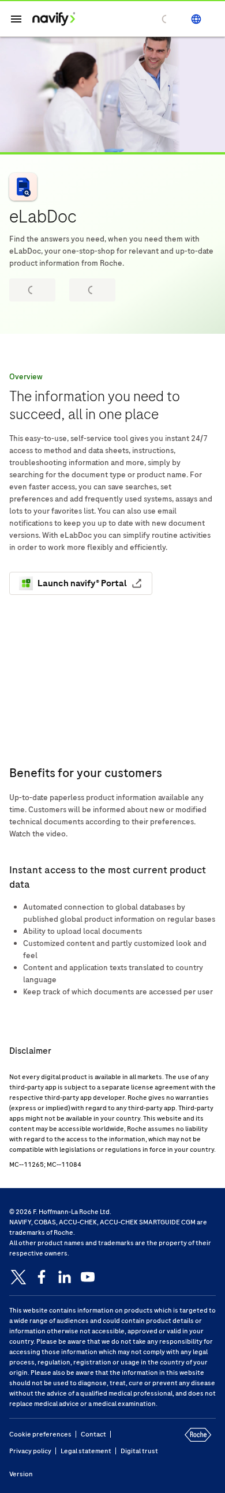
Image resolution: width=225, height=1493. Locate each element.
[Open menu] (16, 19)
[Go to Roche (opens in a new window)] (195, 1444)
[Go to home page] (54, 19)
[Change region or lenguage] (196, 19)
